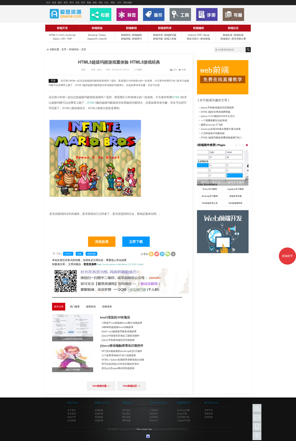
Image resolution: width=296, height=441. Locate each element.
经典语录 (107, 306)
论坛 (106, 2)
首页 (48, 2)
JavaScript (71, 35)
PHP (69, 39)
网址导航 (126, 417)
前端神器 (99, 417)
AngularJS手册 (183, 420)
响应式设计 (193, 39)
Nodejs (102, 35)
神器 (95, 2)
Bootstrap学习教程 (210, 196)
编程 (60, 2)
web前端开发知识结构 (73, 339)
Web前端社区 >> (131, 386)
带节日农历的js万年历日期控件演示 (120, 364)
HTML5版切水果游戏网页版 (215, 112)
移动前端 (205, 39)
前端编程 (198, 28)
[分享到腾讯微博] (162, 254)
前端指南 (99, 410)
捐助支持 (154, 413)
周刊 (71, 2)
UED (119, 2)
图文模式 (126, 413)
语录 (83, 2)
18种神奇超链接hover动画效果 (117, 327)
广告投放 (154, 410)
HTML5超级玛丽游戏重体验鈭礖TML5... (222, 137)
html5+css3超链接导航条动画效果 (119, 331)
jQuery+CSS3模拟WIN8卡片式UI (218, 116)
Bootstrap (92, 35)
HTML (176, 97)
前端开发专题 (235, 196)
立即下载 (136, 242)
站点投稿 (71, 420)
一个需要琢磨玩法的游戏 (214, 120)
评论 (175, 70)
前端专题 (99, 420)
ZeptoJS (103, 39)
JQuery (56, 39)
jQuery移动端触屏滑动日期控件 (121, 345)
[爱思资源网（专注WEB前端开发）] (65, 13)
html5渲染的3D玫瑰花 (115, 317)
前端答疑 (126, 39)
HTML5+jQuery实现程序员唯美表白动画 (123, 359)
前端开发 (62, 28)
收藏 (184, 70)
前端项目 (225, 39)
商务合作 (154, 420)
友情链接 (154, 417)
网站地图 (128, 2)
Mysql (206, 35)
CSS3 (61, 35)
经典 (79, 254)
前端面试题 (170, 35)
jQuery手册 (182, 413)
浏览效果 (102, 242)
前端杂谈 (239, 35)
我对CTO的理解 (72, 370)
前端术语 (158, 35)
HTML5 (53, 35)
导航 (100, 2)
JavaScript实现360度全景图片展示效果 (221, 129)
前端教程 (131, 28)
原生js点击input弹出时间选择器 (118, 368)
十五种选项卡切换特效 (213, 133)
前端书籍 (158, 39)
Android (192, 35)
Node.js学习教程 (209, 189)
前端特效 (74, 49)
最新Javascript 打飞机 (212, 124)
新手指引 (126, 410)
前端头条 (227, 35)
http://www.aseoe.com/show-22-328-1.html (120, 264)
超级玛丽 (91, 254)
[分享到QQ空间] (151, 254)
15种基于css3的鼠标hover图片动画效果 (122, 323)
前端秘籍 (137, 35)
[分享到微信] (167, 254)
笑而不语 (209, 410)
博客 (113, 2)
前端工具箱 (170, 39)
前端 (54, 2)
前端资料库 (165, 28)
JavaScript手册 (183, 410)
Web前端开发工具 (210, 203)
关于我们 (71, 410)
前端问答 (209, 417)
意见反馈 (71, 413)
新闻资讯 (91, 306)
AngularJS (92, 39)
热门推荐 (75, 306)
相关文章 (59, 306)
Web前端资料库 (235, 203)
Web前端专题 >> (101, 386)
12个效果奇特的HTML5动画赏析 (119, 355)
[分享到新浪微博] (156, 254)
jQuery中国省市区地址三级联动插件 (120, 335)
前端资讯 (126, 35)
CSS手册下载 (183, 417)
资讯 (66, 2)
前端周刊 (137, 39)
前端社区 (233, 28)
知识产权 (71, 417)
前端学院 (209, 413)
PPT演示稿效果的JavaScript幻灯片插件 (122, 351)
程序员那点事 (239, 39)
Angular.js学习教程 (235, 189)
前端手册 (99, 413)
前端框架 (97, 28)
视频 (89, 2)
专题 (77, 2)
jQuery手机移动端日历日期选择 (118, 340)
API (63, 39)
